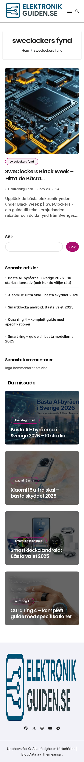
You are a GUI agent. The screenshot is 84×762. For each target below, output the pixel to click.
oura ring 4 (22, 601)
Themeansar (52, 754)
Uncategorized (25, 420)
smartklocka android (28, 540)
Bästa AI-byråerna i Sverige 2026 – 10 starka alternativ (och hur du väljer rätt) (38, 439)
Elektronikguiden (20, 189)
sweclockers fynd (22, 161)
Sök (9, 237)
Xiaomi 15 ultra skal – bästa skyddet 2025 (43, 295)
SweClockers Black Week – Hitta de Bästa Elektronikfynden (39, 178)
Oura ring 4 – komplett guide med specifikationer (41, 613)
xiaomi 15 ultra (24, 480)
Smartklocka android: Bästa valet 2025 (40, 307)
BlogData (28, 754)
